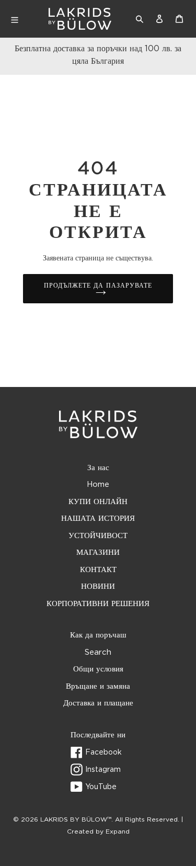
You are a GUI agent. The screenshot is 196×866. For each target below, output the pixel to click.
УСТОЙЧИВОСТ (98, 536)
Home (98, 484)
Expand (118, 831)
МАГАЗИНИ (98, 552)
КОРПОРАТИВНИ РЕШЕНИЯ (98, 604)
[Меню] (24, 19)
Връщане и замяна (98, 686)
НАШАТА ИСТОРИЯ (98, 518)
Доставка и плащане (98, 703)
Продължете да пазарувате (98, 285)
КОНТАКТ (98, 570)
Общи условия (98, 669)
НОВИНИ (98, 586)
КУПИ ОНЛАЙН (98, 502)
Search (98, 652)
